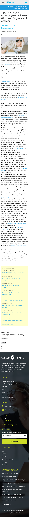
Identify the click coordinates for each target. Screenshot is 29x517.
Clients (4, 389)
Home (3, 451)
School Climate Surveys (9, 501)
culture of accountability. (18, 246)
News (3, 392)
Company (4, 386)
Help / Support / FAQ (8, 397)
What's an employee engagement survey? (14, 486)
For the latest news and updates (11, 432)
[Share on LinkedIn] (1, 34)
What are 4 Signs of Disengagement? (12, 320)
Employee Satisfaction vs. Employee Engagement (12, 490)
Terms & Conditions (7, 459)
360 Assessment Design (9, 476)
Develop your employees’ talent (16, 223)
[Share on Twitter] (1, 348)
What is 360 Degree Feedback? (11, 473)
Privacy (4, 454)
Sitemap (4, 462)
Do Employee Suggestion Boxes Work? (13, 300)
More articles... (6, 504)
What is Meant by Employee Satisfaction (13, 272)
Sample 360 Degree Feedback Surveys (13, 480)
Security (4, 456)
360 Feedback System (8, 381)
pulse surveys (5, 197)
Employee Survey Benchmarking (11, 494)
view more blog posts (7, 324)
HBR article (6, 65)
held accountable (19, 148)
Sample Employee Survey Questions (12, 497)
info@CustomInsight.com (9, 425)
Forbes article (6, 81)
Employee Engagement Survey (11, 384)
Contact (4, 465)
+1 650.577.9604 (6, 420)
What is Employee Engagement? (11, 483)
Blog (3, 395)
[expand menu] (26, 2)
